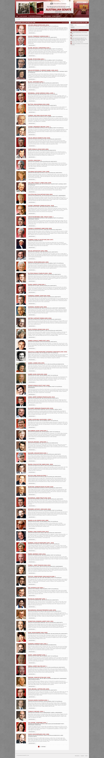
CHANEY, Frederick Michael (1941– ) (46, 127)
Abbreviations (77, 755)
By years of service (47, 16)
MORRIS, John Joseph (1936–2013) (44, 532)
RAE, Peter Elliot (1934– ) (43, 588)
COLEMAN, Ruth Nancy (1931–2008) (45, 172)
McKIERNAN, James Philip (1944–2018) (45, 498)
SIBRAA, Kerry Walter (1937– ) (46, 667)
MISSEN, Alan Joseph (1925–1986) (43, 521)
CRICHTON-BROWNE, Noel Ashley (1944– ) (46, 218)
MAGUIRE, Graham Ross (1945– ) (44, 453)
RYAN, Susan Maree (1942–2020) (47, 633)
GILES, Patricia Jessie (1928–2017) (45, 330)
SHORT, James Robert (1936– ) (43, 655)
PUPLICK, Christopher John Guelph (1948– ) (44, 577)
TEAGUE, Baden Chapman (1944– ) (45, 701)
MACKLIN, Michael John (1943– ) (43, 442)
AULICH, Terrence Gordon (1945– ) (42, 37)
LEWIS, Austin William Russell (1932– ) (43, 420)
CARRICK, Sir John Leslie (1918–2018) (45, 116)
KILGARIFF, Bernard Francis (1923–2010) (45, 409)
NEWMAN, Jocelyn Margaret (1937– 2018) (43, 543)
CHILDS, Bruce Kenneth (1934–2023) (44, 138)
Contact (86, 755)
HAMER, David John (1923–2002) (43, 375)
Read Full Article (32, 45)
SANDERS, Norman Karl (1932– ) (42, 644)
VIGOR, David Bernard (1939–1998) (45, 735)
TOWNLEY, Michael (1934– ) (45, 712)
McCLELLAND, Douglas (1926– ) (44, 476)
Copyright (82, 755)
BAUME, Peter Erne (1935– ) (45, 59)
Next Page (44, 746)
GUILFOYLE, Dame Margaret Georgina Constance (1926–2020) (47, 352)
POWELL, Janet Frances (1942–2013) (45, 566)
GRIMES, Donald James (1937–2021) (42, 341)
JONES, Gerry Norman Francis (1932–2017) (43, 397)
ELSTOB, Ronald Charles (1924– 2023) (44, 274)
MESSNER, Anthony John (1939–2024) (45, 510)
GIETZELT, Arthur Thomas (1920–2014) (44, 319)
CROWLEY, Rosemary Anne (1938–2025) (45, 229)
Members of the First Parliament (77, 41)
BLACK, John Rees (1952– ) (43, 82)
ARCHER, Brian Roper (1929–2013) (43, 25)
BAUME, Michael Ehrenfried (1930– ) (45, 48)
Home (17, 16)
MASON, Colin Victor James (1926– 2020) (44, 465)
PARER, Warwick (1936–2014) (44, 554)
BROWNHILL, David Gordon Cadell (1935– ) (42, 94)
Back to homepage (65, 22)
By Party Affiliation (23, 16)
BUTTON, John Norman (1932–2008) (42, 105)
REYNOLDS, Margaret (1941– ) (43, 599)
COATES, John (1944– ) (42, 161)
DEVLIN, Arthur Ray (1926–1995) (43, 251)
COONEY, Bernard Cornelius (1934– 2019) (42, 206)
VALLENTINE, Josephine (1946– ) (46, 723)
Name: (72, 24)
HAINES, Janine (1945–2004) (46, 363)
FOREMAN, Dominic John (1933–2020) (44, 296)
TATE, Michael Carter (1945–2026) (42, 689)
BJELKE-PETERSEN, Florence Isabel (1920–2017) (48, 71)
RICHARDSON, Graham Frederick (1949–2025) (44, 610)
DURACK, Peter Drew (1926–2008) (46, 262)
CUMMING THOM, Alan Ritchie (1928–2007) (40, 240)
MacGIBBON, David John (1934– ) (44, 431)
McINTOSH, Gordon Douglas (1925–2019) (45, 487)
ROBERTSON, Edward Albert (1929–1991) (45, 622)
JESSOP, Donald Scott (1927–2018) (45, 386)
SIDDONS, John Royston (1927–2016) (47, 678)
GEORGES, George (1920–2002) (47, 307)
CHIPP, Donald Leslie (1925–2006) (42, 150)
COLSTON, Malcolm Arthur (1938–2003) (47, 195)
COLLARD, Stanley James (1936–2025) (47, 183)
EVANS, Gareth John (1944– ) (42, 285)
